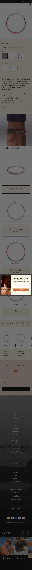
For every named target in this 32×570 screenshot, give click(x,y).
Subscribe (21, 289)
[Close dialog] (30, 276)
